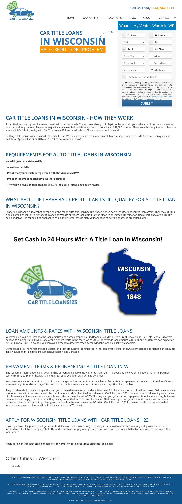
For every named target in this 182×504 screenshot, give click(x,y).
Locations (114, 17)
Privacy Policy (156, 96)
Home (71, 17)
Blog (132, 17)
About (147, 17)
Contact (165, 17)
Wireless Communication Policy (147, 99)
